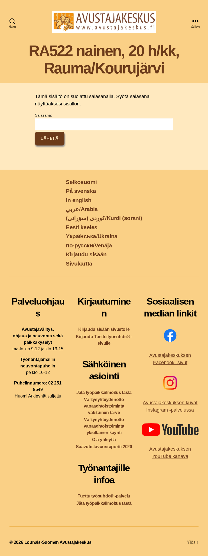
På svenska (81, 191)
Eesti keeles (81, 227)
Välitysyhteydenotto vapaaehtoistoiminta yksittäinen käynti (104, 426)
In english (78, 200)
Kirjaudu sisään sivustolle (104, 329)
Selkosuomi (81, 182)
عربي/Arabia (82, 209)
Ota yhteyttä (104, 439)
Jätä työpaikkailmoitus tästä (104, 392)
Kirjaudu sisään (86, 254)
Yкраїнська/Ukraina (91, 236)
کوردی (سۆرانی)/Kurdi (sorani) (104, 218)
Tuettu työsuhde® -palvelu (104, 496)
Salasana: (43, 115)
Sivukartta (79, 263)
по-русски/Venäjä (89, 245)
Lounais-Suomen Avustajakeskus (58, 542)
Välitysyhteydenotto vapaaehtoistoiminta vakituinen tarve (104, 406)
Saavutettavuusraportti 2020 (104, 446)
